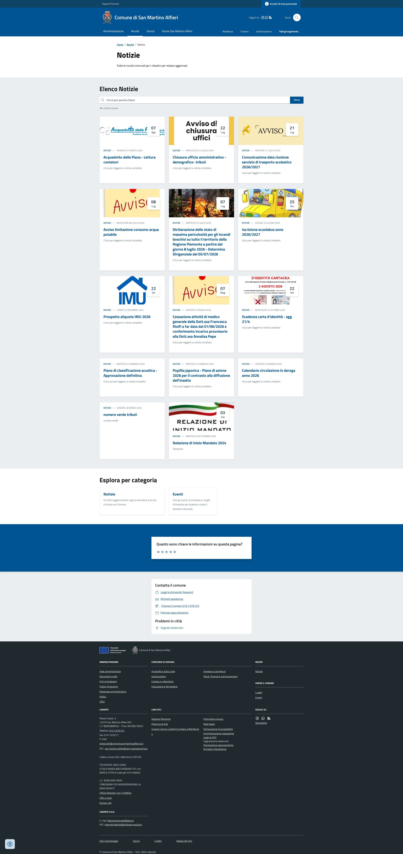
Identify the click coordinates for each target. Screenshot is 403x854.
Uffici (102, 701)
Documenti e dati (108, 676)
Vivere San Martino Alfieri (177, 31)
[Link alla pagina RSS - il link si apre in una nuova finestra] (270, 18)
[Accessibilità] (9, 844)
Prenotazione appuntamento (218, 745)
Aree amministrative (110, 671)
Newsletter (261, 723)
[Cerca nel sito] (296, 17)
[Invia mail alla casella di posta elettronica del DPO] (121, 821)
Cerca (297, 100)
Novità (135, 31)
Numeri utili (105, 803)
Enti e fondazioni (108, 681)
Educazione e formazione (164, 686)
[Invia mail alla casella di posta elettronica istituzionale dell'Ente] (121, 743)
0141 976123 (116, 730)
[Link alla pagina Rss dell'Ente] (269, 718)
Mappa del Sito (184, 841)
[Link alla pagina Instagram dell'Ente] (257, 718)
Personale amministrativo (112, 691)
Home (120, 44)
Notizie (107, 150)
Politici (102, 696)
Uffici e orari (105, 798)
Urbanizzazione (264, 31)
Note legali (209, 724)
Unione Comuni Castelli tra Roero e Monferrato (175, 731)
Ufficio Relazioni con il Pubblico (115, 793)
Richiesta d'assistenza (214, 749)
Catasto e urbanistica (162, 681)
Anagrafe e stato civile (163, 671)
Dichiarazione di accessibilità (218, 729)
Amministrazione (113, 31)
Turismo (245, 31)
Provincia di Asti (159, 724)
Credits (158, 841)
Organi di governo (108, 686)
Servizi (150, 31)
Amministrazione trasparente (218, 733)
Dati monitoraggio (108, 841)
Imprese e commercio (214, 671)
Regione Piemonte (110, 3)
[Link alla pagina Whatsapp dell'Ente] (263, 718)
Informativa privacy (213, 719)
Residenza (228, 31)
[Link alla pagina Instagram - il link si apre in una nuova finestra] (263, 18)
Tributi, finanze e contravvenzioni (220, 676)
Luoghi (258, 692)
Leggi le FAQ (209, 737)
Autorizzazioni (158, 676)
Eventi (258, 697)
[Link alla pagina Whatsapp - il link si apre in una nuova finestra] (266, 18)
